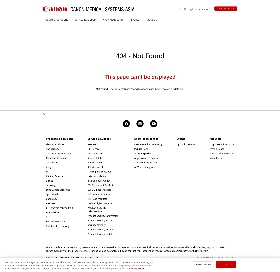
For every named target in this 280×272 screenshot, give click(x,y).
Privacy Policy (136, 268)
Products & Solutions (55, 19)
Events (135, 19)
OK (226, 264)
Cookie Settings (203, 264)
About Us (151, 19)
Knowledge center (114, 19)
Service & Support (85, 19)
